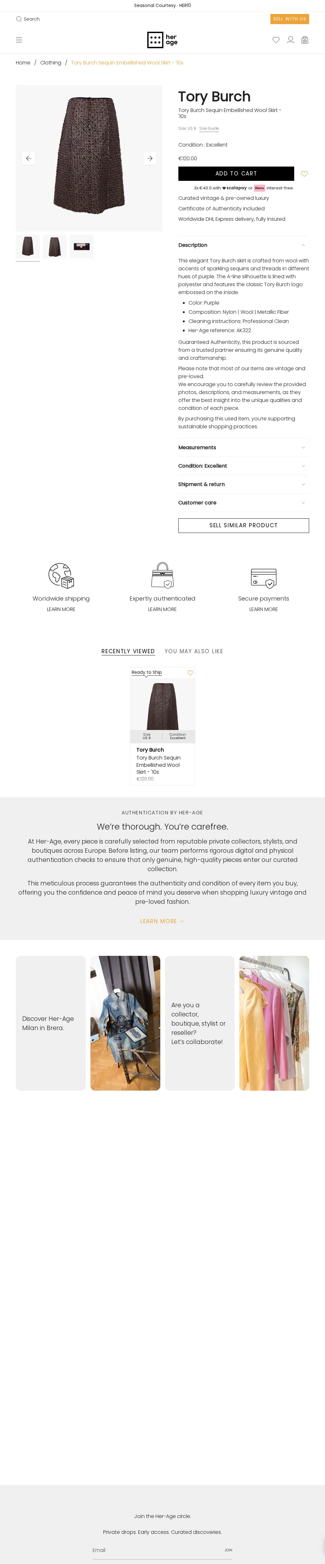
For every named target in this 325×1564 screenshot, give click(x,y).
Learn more (61, 609)
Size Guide (209, 128)
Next (149, 158)
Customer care (197, 502)
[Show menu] (19, 40)
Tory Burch (214, 96)
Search (28, 19)
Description (192, 245)
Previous (28, 158)
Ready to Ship (147, 672)
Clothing (50, 62)
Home (23, 62)
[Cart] (305, 40)
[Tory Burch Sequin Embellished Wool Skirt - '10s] (162, 710)
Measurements (197, 447)
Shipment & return (201, 484)
